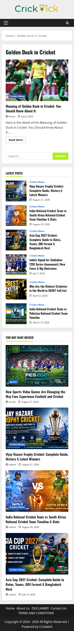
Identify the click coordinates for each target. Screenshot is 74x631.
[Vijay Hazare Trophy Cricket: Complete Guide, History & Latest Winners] (37, 428)
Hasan (12, 116)
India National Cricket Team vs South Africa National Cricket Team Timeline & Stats (16, 215)
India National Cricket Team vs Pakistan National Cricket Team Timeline (16, 313)
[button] (6, 23)
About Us (23, 608)
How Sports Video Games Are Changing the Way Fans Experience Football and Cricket (35, 394)
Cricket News (17, 96)
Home (10, 608)
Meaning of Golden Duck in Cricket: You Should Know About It (37, 80)
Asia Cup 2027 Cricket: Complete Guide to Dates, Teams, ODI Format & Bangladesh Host (16, 240)
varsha (12, 401)
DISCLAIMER (40, 608)
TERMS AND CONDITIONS (36, 613)
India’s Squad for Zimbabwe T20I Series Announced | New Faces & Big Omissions (16, 264)
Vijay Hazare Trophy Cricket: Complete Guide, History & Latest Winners (16, 191)
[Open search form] (67, 23)
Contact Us (58, 608)
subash (12, 464)
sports (13, 381)
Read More (17, 140)
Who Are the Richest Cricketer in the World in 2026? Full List (16, 289)
